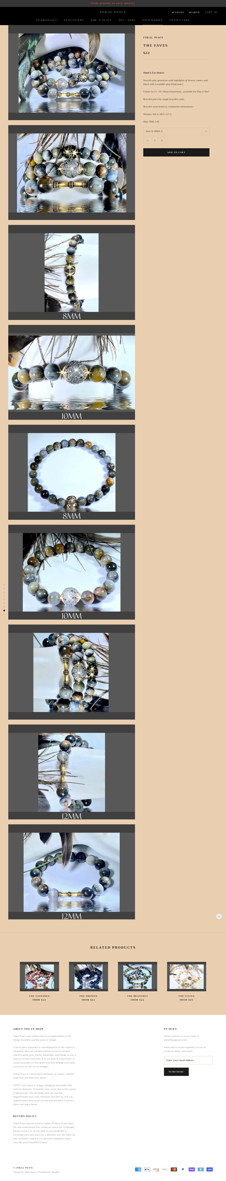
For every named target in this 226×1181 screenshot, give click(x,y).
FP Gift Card (180, 20)
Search (194, 12)
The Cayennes (39, 996)
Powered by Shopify (49, 1172)
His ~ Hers (127, 20)
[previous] (10, 978)
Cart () (211, 12)
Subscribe (176, 1071)
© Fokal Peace (23, 1167)
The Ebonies (88, 996)
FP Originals (46, 20)
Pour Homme (152, 20)
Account (178, 12)
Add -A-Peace (101, 20)
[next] (215, 978)
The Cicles (187, 996)
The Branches (137, 996)
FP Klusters (74, 20)
